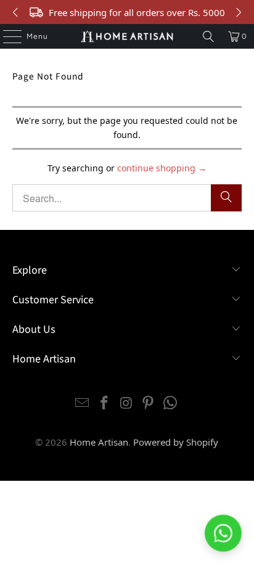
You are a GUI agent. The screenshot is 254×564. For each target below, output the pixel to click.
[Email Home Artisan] (82, 403)
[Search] (208, 36)
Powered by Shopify (175, 442)
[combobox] (126, 197)
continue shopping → (162, 168)
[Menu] (6, 36)
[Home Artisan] (126, 36)
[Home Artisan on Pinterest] (148, 403)
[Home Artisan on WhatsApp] (171, 403)
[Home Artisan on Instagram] (126, 403)
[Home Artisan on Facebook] (104, 403)
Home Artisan (99, 442)
